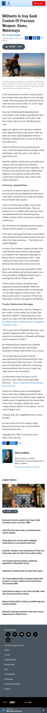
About (7, 650)
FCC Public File (10, 674)
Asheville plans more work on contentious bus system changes (21, 531)
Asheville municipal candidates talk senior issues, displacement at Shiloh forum (23, 612)
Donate (40, 3)
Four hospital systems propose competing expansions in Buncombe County (19, 562)
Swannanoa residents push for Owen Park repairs (22, 571)
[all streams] (44, 710)
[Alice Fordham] (7, 456)
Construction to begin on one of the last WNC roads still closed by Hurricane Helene (23, 592)
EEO (6, 669)
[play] (3, 710)
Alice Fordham (15, 35)
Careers (7, 689)
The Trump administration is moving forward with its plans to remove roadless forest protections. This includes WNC (22, 581)
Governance (9, 679)
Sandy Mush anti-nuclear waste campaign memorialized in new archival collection (19, 541)
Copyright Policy (10, 660)
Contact (7, 655)
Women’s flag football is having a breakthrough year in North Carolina (23, 602)
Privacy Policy (9, 664)
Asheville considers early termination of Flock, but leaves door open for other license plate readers (23, 551)
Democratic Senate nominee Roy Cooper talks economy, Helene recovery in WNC (21, 521)
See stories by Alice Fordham (27, 467)
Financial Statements (12, 684)
